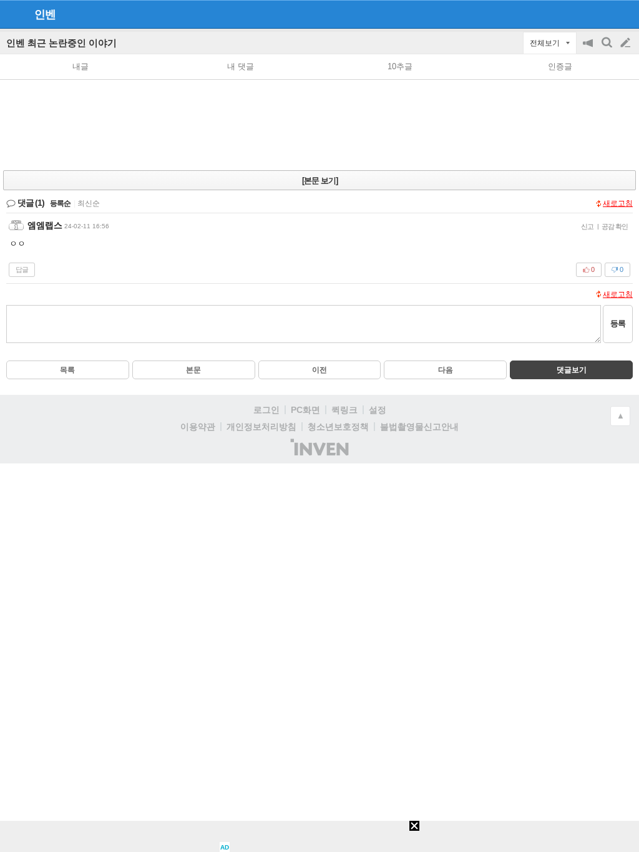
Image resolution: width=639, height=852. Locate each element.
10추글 (400, 66)
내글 (80, 66)
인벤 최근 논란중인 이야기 (61, 42)
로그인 (266, 410)
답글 (22, 269)
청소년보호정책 (338, 427)
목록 (67, 369)
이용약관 (197, 427)
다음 (445, 369)
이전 (319, 369)
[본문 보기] (320, 180)
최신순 (88, 203)
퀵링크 (344, 410)
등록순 (60, 203)
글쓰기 (626, 43)
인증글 (560, 66)
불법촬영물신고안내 (419, 427)
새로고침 (618, 203)
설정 (377, 410)
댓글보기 (572, 369)
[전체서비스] (624, 14)
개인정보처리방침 (261, 427)
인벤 (45, 14)
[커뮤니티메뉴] (13, 14)
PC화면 (305, 410)
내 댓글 (240, 66)
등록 (617, 323)
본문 (193, 369)
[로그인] (602, 14)
